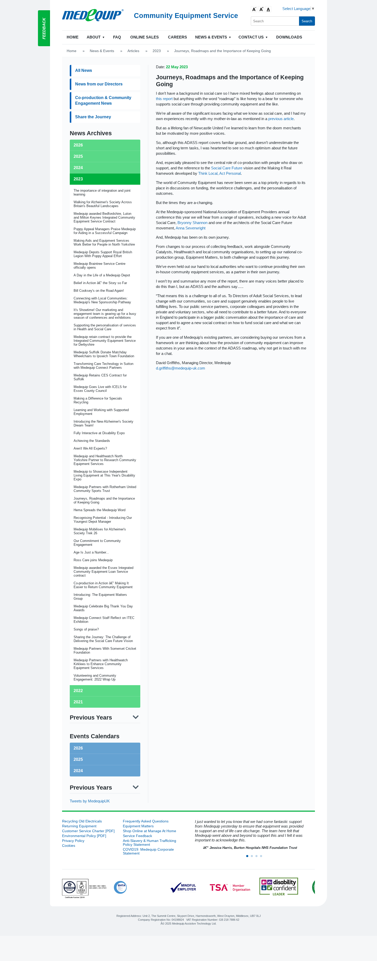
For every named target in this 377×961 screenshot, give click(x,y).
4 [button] (262, 857)
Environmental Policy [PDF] (84, 836)
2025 (78, 759)
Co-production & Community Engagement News (103, 100)
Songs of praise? (86, 629)
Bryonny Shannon (192, 222)
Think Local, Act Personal (219, 173)
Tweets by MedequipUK (90, 801)
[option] (249, 834)
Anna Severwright (190, 228)
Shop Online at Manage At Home (149, 831)
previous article (281, 119)
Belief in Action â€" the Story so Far (100, 283)
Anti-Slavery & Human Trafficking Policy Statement (149, 843)
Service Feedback (137, 836)
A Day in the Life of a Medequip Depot (102, 275)
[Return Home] (93, 15)
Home (72, 37)
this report (164, 98)
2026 (78, 748)
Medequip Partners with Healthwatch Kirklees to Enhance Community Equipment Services (101, 664)
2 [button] (253, 857)
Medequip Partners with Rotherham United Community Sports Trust (105, 489)
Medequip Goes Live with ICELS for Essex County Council (100, 389)
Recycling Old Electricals (82, 821)
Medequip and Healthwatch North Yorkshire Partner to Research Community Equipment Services (105, 460)
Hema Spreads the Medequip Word (99, 510)
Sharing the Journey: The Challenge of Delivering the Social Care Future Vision (103, 639)
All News (83, 70)
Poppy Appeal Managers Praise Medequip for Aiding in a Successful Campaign (105, 231)
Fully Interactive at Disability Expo (99, 433)
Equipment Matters (138, 826)
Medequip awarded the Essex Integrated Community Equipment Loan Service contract (103, 571)
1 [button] (248, 857)
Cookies (68, 846)
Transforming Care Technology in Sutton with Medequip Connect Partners (103, 366)
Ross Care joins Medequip (93, 560)
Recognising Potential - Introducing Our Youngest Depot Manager (103, 519)
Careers (177, 37)
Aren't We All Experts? (90, 448)
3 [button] (258, 857)
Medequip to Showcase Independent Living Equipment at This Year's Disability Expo (104, 475)
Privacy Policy (73, 841)
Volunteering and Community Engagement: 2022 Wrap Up (95, 677)
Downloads (289, 37)
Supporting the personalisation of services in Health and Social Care (105, 327)
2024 (78, 771)
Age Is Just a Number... (91, 552)
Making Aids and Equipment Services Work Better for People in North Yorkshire (104, 242)
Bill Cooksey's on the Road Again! (99, 291)
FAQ (117, 37)
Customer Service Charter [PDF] (88, 831)
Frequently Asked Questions (145, 821)
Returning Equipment (79, 826)
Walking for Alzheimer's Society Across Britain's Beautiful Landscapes (103, 204)
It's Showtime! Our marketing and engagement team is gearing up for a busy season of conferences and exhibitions (105, 313)
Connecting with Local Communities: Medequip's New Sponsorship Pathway (102, 300)
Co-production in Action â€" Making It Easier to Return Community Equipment (103, 585)
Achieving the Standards (92, 441)
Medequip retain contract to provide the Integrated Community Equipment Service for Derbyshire (105, 340)
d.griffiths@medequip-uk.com (180, 368)
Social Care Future (226, 168)
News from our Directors (99, 84)
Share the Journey (93, 117)
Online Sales (144, 37)
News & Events (102, 51)
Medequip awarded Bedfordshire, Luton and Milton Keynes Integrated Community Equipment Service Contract (104, 217)
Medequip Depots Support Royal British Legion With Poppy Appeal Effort (103, 254)
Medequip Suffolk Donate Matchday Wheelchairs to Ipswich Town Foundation (104, 354)
